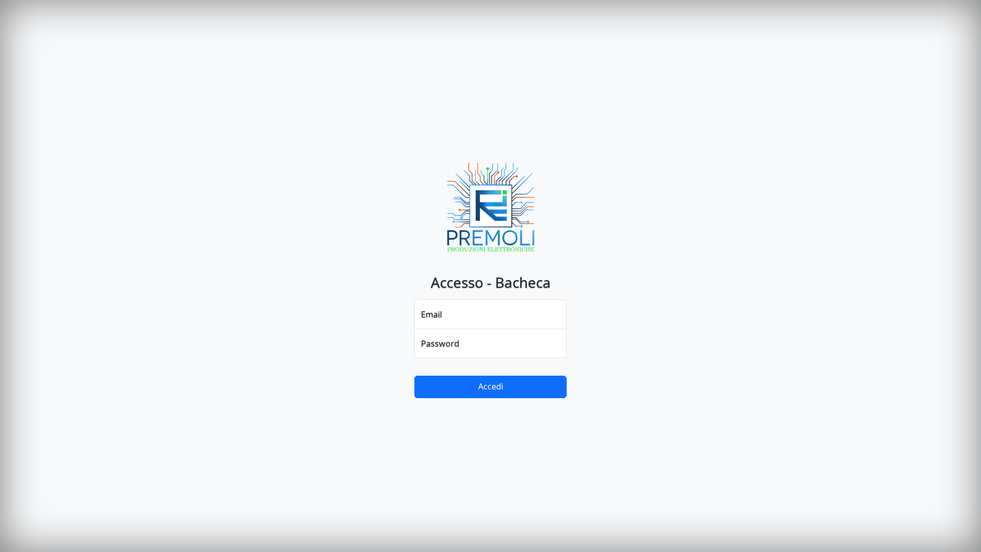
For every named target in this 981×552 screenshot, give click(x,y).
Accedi (490, 386)
